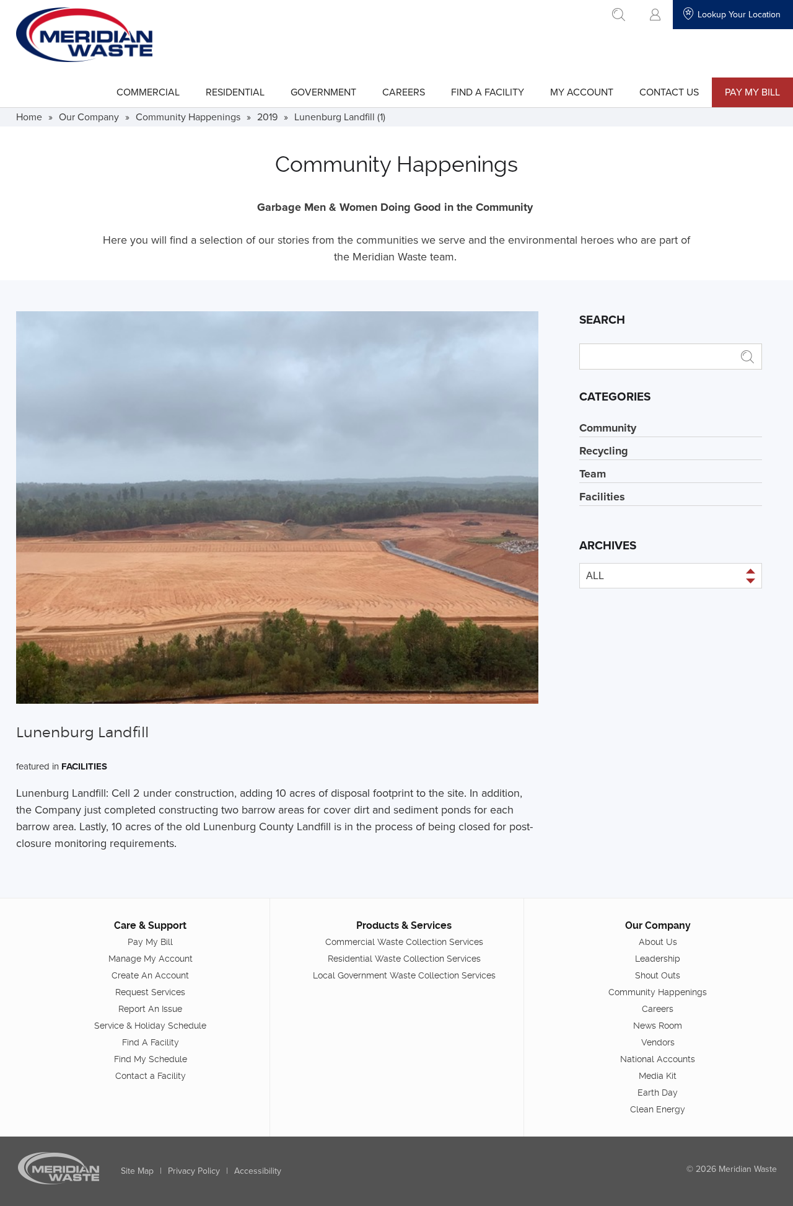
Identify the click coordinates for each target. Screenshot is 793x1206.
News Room (657, 1026)
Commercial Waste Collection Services (404, 942)
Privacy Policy (194, 1170)
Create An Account (150, 975)
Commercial (148, 92)
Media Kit (658, 1076)
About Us (658, 942)
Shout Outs (657, 975)
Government (323, 92)
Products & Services (404, 925)
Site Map (137, 1170)
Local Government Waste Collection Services (404, 975)
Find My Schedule (150, 1059)
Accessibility (257, 1170)
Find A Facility (487, 92)
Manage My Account (150, 959)
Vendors (658, 1042)
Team (592, 474)
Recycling (603, 451)
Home (29, 116)
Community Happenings (188, 116)
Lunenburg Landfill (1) (339, 116)
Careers (403, 92)
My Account (581, 92)
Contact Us (669, 92)
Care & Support (150, 925)
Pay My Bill (752, 92)
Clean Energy (657, 1109)
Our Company (89, 116)
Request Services (150, 992)
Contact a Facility (150, 1076)
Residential (235, 92)
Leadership (657, 959)
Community (607, 428)
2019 (267, 116)
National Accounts (657, 1059)
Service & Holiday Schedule (150, 1026)
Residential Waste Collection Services (404, 959)
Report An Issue (150, 1009)
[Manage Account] (655, 14)
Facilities (84, 766)
